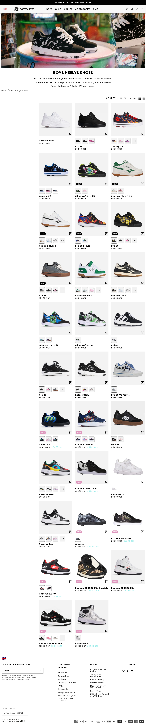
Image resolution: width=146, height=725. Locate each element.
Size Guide (63, 689)
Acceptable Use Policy (98, 670)
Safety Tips (95, 691)
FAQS (60, 686)
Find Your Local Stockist (65, 699)
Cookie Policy (97, 682)
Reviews (62, 679)
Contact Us (63, 676)
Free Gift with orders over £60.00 (74, 2)
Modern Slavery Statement (98, 687)
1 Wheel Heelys (87, 86)
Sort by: (111, 98)
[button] (49, 9)
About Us (62, 673)
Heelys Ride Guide (67, 692)
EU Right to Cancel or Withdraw (99, 695)
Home (4, 90)
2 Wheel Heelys (103, 82)
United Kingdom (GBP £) (13, 713)
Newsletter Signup (67, 695)
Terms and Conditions (95, 675)
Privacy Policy (97, 679)
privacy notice (24, 679)
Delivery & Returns (67, 682)
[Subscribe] (40, 670)
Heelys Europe (13, 719)
